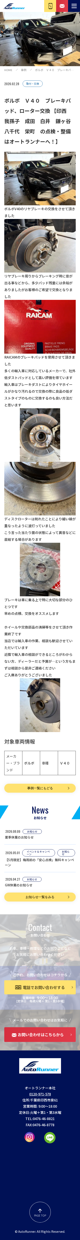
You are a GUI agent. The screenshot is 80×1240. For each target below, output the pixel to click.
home (8, 70)
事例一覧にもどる (40, 788)
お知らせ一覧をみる (40, 897)
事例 (23, 70)
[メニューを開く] (74, 6)
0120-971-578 (40, 1094)
